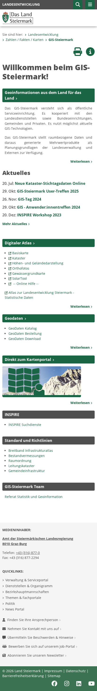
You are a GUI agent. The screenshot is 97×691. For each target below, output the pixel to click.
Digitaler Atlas (18, 243)
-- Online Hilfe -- (25, 283)
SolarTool (19, 278)
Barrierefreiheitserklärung (23, 676)
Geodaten (14, 318)
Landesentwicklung (43, 34)
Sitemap (54, 676)
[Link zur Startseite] (17, 17)
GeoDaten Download (24, 338)
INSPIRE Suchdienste (24, 424)
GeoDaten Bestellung (25, 333)
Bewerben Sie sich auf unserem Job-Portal (42, 646)
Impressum (53, 671)
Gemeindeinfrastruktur (26, 471)
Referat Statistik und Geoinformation (34, 496)
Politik (10, 603)
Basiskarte (20, 253)
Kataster (18, 258)
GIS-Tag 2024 (21, 199)
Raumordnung (19, 460)
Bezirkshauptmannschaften (27, 592)
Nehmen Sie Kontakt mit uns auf (34, 628)
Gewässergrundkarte (28, 273)
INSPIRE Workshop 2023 (31, 215)
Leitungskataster (21, 466)
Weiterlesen (80, 161)
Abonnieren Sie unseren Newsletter (36, 655)
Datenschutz (76, 671)
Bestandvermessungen (26, 455)
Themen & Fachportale (23, 597)
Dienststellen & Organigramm (29, 586)
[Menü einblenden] (90, 4)
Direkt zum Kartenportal (28, 359)
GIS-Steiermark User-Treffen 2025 (40, 191)
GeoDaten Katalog (23, 328)
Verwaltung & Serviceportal (26, 580)
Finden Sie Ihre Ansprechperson (33, 620)
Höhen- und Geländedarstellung (37, 263)
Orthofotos (20, 268)
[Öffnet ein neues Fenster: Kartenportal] (41, 381)
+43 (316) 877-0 (28, 552)
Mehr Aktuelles (15, 224)
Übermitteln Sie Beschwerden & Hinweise (41, 637)
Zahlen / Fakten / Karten (25, 39)
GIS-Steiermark (60, 39)
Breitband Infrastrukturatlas (31, 450)
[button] (77, 4)
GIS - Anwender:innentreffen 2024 (41, 207)
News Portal (14, 609)
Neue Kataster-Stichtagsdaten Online (43, 183)
